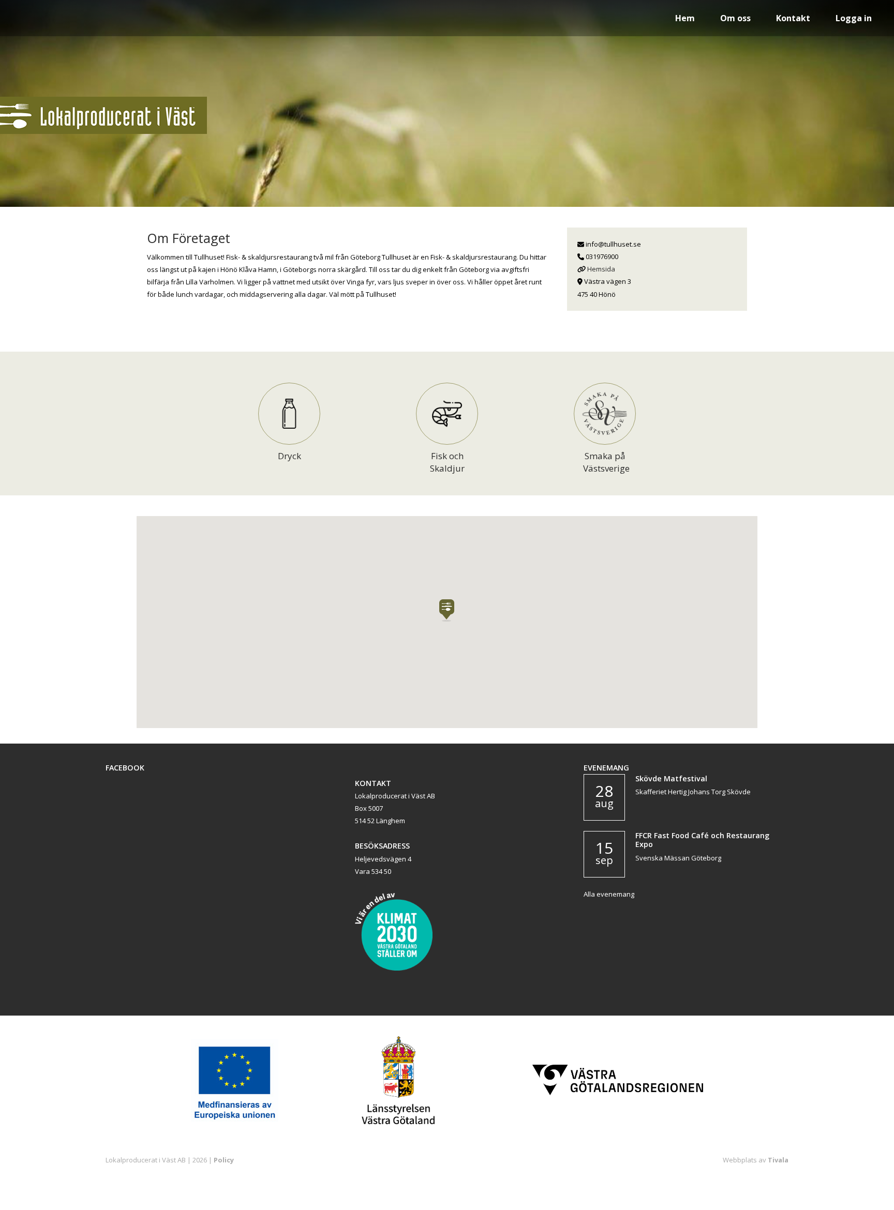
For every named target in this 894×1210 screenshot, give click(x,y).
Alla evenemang (609, 894)
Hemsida (601, 269)
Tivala (778, 1159)
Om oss (735, 18)
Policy (224, 1159)
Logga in (854, 18)
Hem (685, 18)
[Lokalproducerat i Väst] (103, 131)
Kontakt (793, 18)
